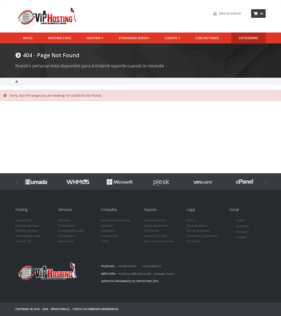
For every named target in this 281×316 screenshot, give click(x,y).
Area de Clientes (230, 13)
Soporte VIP (23, 241)
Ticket (105, 241)
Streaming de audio (28, 236)
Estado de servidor (156, 226)
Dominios (64, 220)
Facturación (151, 231)
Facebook (242, 226)
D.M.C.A (191, 220)
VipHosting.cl (60, 309)
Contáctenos (207, 38)
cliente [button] (171, 38)
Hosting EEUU (67, 236)
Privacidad (193, 241)
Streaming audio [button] (133, 38)
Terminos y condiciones (202, 236)
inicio (27, 38)
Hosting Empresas (26, 226)
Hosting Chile (59, 38)
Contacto (107, 226)
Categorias (108, 231)
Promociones (110, 236)
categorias (248, 38)
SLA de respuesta (198, 231)
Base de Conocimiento (116, 220)
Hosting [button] (93, 38)
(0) (261, 13)
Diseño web (66, 241)
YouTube (242, 232)
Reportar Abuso (197, 226)
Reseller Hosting (25, 231)
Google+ (241, 237)
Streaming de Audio (71, 231)
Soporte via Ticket (155, 236)
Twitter (240, 220)
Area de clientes (154, 220)
